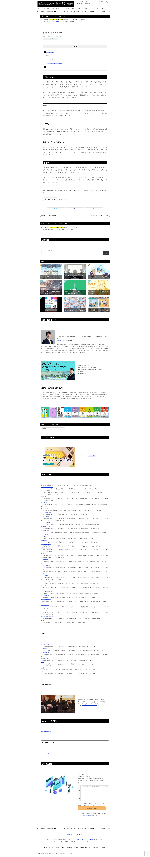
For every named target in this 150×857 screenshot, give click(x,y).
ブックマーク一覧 (63, 199)
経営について (44, 508)
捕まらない (50, 55)
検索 (106, 253)
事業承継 (43, 496)
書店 (42, 668)
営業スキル (44, 540)
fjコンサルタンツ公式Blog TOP (75, 834)
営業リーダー (44, 575)
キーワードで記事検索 (46, 250)
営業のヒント (44, 536)
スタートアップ (45, 611)
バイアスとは (44, 585)
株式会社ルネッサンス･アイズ (89, 705)
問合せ (73, 8)
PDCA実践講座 (91, 456)
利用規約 (89, 815)
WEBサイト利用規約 (46, 731)
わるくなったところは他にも (55, 63)
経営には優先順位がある (47, 512)
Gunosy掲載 (66, 8)
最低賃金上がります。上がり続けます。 (74, 310)
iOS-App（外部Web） (83, 8)
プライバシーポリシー (46, 753)
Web (42, 662)
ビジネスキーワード (46, 548)
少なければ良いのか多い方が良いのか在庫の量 (98, 215)
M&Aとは (43, 553)
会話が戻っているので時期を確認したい (50, 215)
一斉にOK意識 (50, 52)
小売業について (45, 652)
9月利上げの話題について (47, 277)
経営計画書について (46, 599)
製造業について (45, 644)
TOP (59, 11)
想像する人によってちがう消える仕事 (97, 277)
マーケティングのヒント (47, 522)
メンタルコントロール (46, 591)
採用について (44, 569)
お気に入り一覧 (56, 8)
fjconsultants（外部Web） (98, 8)
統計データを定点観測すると (48, 616)
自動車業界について (46, 648)
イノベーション (45, 605)
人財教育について (45, 559)
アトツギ (43, 491)
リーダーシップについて (47, 487)
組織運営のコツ (45, 530)
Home (39, 8)
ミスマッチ (50, 59)
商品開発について (45, 526)
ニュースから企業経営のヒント (50, 38)
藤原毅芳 (59, 340)
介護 (42, 671)
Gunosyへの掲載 (45, 310)
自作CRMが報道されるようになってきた (98, 310)
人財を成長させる (45, 565)
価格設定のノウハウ (46, 544)
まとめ (48, 66)
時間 (42, 620)
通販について (44, 658)
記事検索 (46, 8)
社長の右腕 (44, 502)
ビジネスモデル (45, 516)
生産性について (45, 595)
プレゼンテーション (46, 581)
